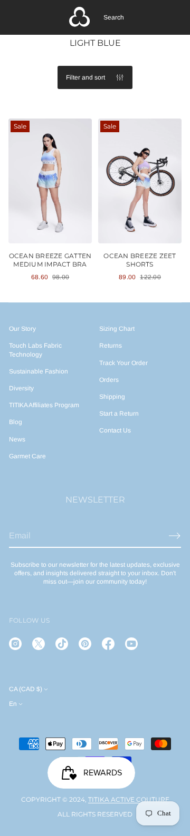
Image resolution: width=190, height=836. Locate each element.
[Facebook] (108, 643)
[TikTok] (61, 643)
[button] (113, 17)
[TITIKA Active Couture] (79, 17)
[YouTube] (131, 643)
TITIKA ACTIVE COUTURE (128, 799)
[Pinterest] (85, 643)
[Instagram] (15, 643)
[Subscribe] (174, 535)
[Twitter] (38, 643)
